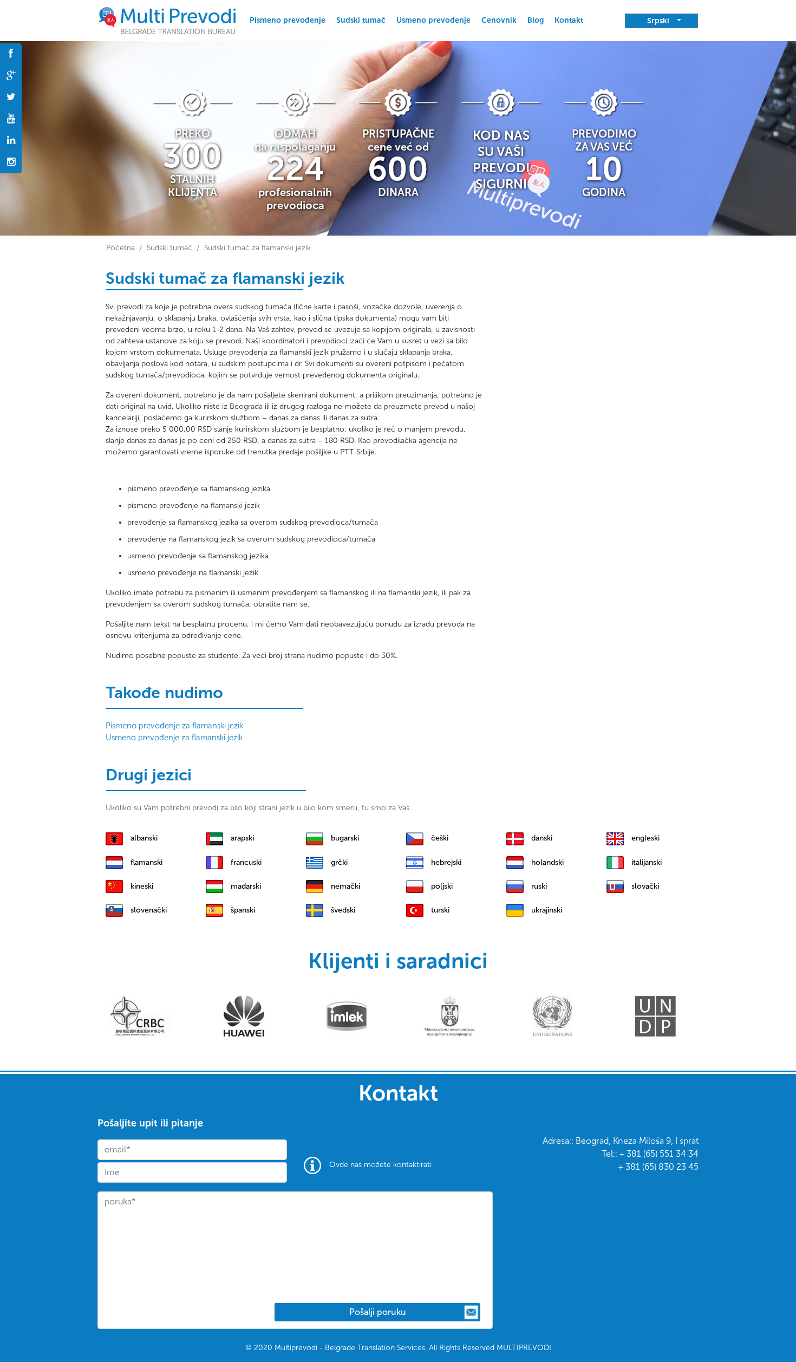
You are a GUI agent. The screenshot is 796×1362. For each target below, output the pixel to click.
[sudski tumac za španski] (214, 910)
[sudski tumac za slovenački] (114, 910)
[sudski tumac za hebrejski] (414, 862)
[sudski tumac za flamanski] (114, 862)
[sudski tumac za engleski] (615, 838)
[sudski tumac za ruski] (515, 886)
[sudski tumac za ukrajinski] (515, 910)
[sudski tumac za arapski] (214, 838)
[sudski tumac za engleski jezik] (167, 20)
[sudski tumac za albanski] (114, 838)
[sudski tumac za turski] (414, 910)
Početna (120, 247)
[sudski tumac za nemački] (314, 886)
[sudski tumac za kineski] (114, 886)
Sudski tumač (361, 20)
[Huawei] (244, 1015)
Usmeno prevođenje (433, 20)
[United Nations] (552, 1015)
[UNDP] (655, 1015)
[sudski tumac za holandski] (515, 862)
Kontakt (568, 20)
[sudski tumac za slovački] (615, 886)
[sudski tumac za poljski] (414, 886)
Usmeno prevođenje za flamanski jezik (174, 737)
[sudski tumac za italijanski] (615, 862)
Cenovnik (499, 20)
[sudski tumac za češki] (414, 838)
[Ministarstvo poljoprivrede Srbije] (450, 1015)
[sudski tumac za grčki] (314, 862)
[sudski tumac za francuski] (214, 862)
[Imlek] (347, 1015)
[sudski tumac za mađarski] (214, 886)
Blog (535, 20)
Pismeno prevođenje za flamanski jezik (174, 726)
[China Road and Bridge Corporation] (141, 1015)
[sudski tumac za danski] (515, 838)
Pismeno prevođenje (287, 20)
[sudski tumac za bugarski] (314, 838)
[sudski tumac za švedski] (314, 910)
